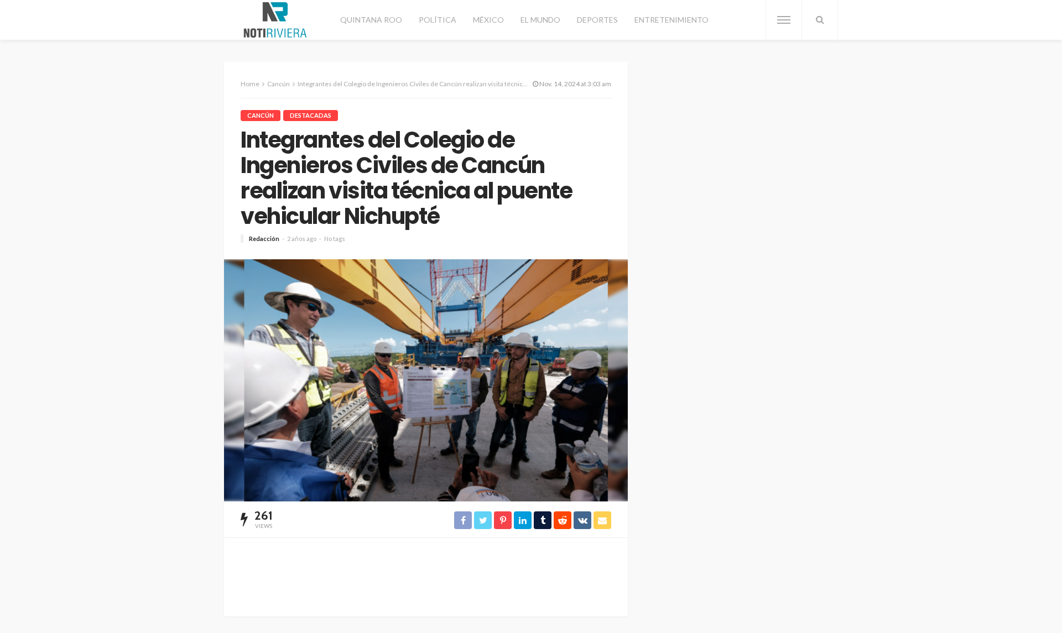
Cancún (260, 115)
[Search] (819, 20)
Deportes (597, 19)
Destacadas (310, 115)
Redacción (264, 238)
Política (437, 19)
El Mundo (540, 19)
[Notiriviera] (275, 20)
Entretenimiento (671, 19)
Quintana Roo (371, 19)
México (488, 19)
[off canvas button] (783, 20)
